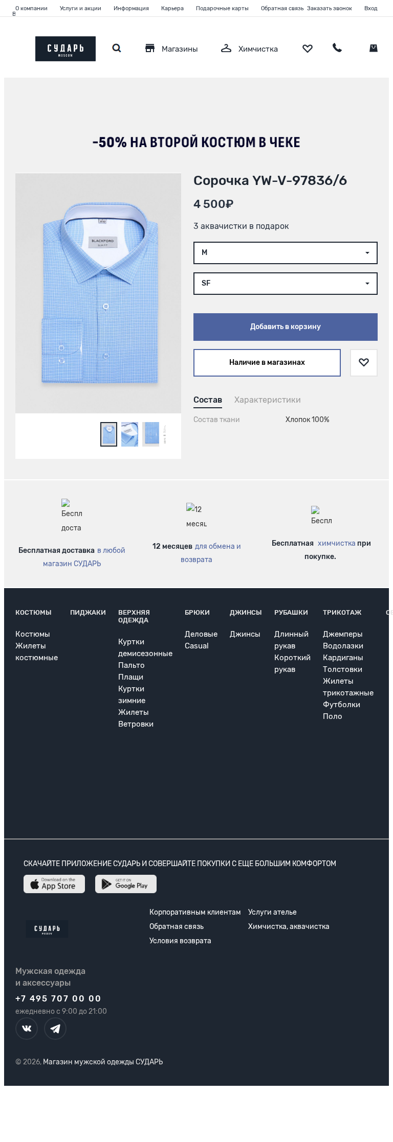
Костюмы (33, 612)
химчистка (337, 543)
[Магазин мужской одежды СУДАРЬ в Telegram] (55, 1028)
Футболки (341, 704)
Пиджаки (88, 612)
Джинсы (246, 612)
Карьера (172, 8)
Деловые (201, 634)
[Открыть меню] (15, 46)
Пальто (131, 665)
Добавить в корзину (285, 326)
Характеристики (267, 400)
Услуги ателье (272, 912)
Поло (332, 716)
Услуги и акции (80, 8)
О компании (31, 8)
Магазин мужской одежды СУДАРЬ (103, 1062)
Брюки (197, 612)
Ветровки (136, 724)
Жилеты (133, 712)
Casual (197, 645)
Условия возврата (180, 941)
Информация (131, 8)
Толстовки (342, 669)
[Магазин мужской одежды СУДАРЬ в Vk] (26, 1028)
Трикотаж (342, 612)
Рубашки (291, 612)
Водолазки (343, 645)
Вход (371, 8)
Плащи (130, 677)
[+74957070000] (337, 49)
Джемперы (343, 634)
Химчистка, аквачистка (289, 926)
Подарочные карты (222, 8)
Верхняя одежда (134, 616)
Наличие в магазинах (267, 362)
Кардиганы (343, 657)
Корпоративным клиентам (195, 912)
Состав (207, 400)
